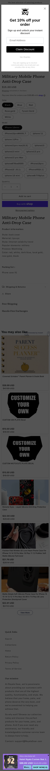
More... (27, 767)
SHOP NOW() (40, 767)
